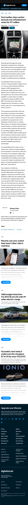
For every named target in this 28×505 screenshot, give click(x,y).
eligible (3, 174)
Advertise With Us (5, 454)
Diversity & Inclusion (5, 487)
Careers (3, 481)
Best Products (19, 438)
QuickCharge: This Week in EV (7, 229)
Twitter (9, 419)
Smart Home (4, 438)
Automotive (4, 443)
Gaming (3, 434)
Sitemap (17, 487)
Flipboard (1, 422)
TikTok (16, 419)
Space (17, 434)
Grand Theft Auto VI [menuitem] (5, 8)
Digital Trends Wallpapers (21, 456)
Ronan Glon (4, 25)
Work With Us (4, 484)
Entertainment (4, 441)
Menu (1, 5)
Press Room (18, 484)
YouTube (12, 419)
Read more (6, 282)
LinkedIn (23, 419)
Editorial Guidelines (5, 457)
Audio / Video (4, 436)
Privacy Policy (19, 481)
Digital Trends (8, 7)
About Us (3, 449)
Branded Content (19, 453)
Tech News (19, 229)
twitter (13, 212)
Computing (4, 431)
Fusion (11, 99)
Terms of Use (4, 490)
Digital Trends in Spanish (21, 458)
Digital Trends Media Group (8, 495)
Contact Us (3, 452)
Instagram (5, 419)
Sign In (24, 5)
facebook (10, 212)
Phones (3, 429)
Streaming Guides (20, 436)
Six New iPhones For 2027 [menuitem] (16, 8)
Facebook (1, 419)
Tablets (17, 429)
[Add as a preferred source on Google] (5, 28)
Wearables (18, 431)
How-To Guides (19, 441)
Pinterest (19, 419)
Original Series (19, 443)
